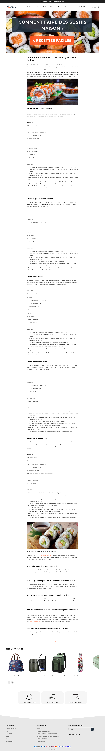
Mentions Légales (41, 741)
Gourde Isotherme (79, 675)
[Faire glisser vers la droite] (12, 682)
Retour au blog (53, 642)
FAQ (7, 731)
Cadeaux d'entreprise (11, 728)
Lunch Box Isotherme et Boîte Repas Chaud (38, 676)
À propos (39, 728)
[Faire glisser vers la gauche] (9, 682)
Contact (8, 736)
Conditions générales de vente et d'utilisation (48, 736)
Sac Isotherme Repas (15, 675)
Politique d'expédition (42, 738)
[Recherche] (92, 6)
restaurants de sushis (46, 555)
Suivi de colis (9, 733)
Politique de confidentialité (43, 731)
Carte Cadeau (9, 741)
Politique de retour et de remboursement (47, 733)
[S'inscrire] (92, 729)
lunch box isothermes (36, 621)
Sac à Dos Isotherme (57, 675)
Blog (7, 738)
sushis (59, 636)
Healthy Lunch (53, 749)
